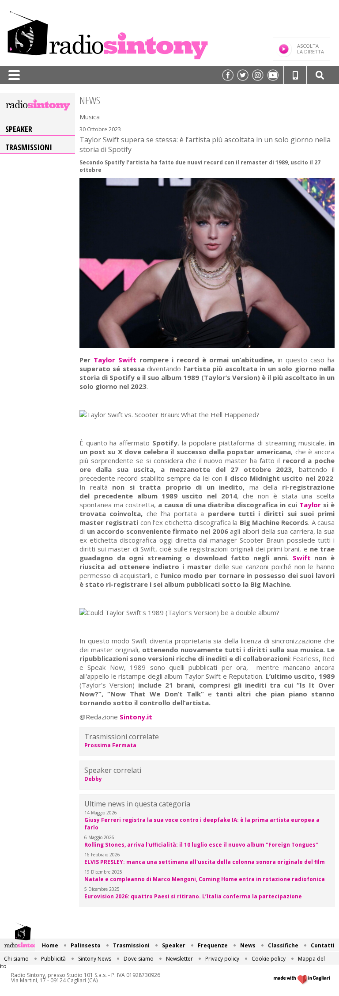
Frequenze (213, 945)
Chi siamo (16, 958)
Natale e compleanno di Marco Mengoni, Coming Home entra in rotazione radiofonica (204, 879)
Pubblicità (53, 958)
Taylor (311, 504)
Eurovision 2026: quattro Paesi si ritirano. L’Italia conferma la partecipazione (193, 896)
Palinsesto (86, 945)
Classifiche (283, 945)
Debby (93, 779)
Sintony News (94, 958)
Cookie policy (269, 958)
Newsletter (179, 958)
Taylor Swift (116, 359)
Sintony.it (136, 716)
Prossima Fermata (110, 745)
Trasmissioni (28, 147)
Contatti (323, 945)
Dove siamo (139, 958)
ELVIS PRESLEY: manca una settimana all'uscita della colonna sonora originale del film (204, 862)
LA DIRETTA (310, 48)
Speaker (18, 129)
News (248, 945)
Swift (304, 557)
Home (50, 945)
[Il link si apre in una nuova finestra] (228, 75)
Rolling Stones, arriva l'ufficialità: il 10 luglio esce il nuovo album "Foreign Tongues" (201, 844)
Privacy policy (222, 958)
